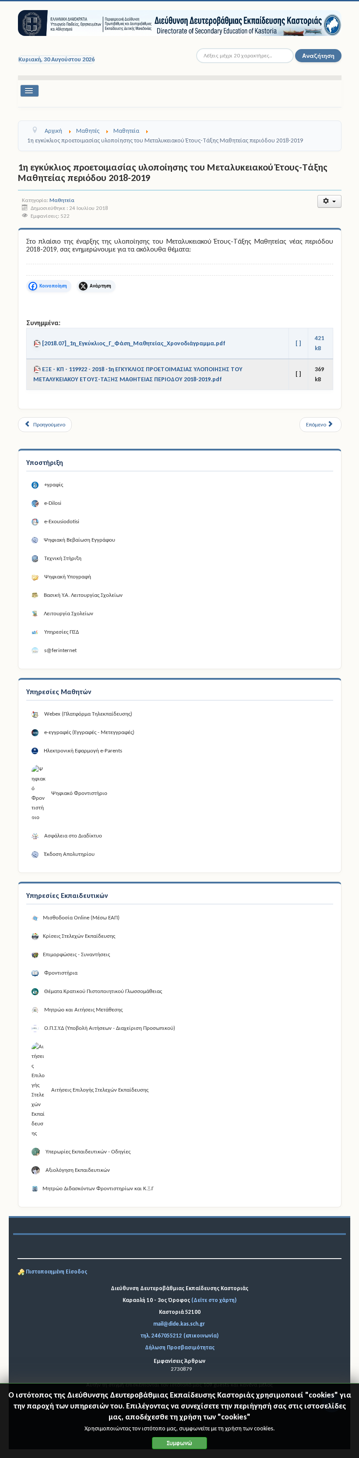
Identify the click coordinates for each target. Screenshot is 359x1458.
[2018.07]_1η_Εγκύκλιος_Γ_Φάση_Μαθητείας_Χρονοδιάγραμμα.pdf (133, 343)
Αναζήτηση (318, 55)
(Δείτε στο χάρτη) (213, 1300)
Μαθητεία (61, 200)
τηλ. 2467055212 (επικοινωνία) (179, 1335)
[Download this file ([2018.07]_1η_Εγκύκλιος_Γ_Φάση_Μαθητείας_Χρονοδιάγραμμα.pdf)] (37, 343)
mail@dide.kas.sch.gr (179, 1323)
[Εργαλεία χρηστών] (329, 201)
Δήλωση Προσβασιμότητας (180, 1347)
